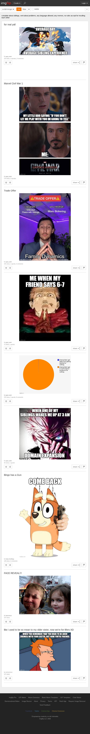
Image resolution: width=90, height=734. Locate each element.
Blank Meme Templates (50, 697)
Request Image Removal (77, 701)
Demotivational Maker (12, 701)
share (75, 62)
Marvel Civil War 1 (13, 83)
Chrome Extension (58, 711)
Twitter (37, 711)
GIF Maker (22, 697)
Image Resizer (27, 701)
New (24, 9)
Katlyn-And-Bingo (10, 559)
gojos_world (8, 56)
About (36, 701)
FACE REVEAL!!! (13, 573)
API (55, 701)
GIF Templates (65, 697)
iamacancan (9, 615)
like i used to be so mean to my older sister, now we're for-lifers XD (39, 629)
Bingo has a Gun (12, 475)
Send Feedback (45, 705)
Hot (19, 9)
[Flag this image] (84, 62)
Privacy (42, 701)
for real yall (9, 24)
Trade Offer (10, 190)
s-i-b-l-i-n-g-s (7, 9)
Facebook (29, 711)
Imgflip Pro (12, 697)
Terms (50, 701)
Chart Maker (77, 697)
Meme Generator (34, 697)
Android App (45, 711)
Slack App (62, 701)
